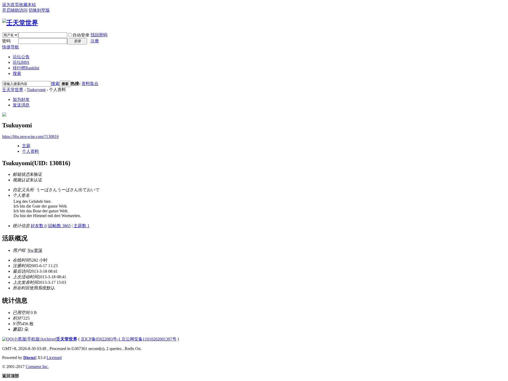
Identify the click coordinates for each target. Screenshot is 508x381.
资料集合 (89, 83)
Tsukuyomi (36, 89)
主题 (26, 146)
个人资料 (30, 151)
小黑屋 (19, 339)
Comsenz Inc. (37, 366)
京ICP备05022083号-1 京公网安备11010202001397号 (128, 339)
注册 (94, 41)
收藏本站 (27, 4)
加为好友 (21, 99)
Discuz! (30, 357)
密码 (6, 41)
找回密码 (98, 35)
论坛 (21, 62)
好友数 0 (39, 225)
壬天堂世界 (12, 89)
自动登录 (80, 35)
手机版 (33, 339)
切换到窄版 (39, 10)
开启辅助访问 (15, 10)
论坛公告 (21, 57)
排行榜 (26, 68)
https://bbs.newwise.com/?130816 (30, 136)
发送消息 (21, 105)
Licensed (54, 357)
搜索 (17, 73)
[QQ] (7, 339)
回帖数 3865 (59, 225)
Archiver (47, 339)
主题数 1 (81, 225)
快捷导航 (10, 47)
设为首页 (10, 4)
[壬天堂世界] (20, 22)
